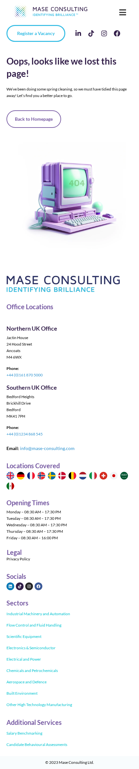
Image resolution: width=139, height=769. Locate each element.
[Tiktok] (91, 33)
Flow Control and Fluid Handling (33, 625)
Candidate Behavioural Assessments (36, 744)
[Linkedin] (10, 586)
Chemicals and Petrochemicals (32, 670)
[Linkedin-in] (78, 33)
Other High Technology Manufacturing (39, 704)
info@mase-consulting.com (47, 448)
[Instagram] (104, 33)
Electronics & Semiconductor (31, 647)
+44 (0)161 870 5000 (24, 374)
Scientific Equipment (23, 636)
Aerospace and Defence (26, 681)
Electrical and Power (23, 659)
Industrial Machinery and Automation (38, 613)
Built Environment (21, 693)
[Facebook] (117, 33)
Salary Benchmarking (24, 733)
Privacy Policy (18, 558)
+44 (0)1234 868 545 (24, 434)
